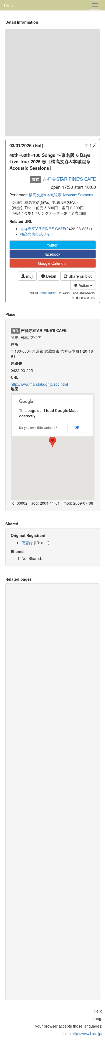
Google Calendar (52, 263)
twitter (52, 245)
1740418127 (47, 293)
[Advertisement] (52, 82)
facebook (52, 254)
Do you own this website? (38, 428)
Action (84, 285)
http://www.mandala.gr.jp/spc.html (39, 384)
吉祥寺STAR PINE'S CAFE (69, 179)
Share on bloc (80, 276)
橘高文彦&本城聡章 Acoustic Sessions (61, 194)
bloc (8, 5)
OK (76, 427)
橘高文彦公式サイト (37, 234)
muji (29, 276)
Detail (50, 276)
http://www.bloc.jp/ (87, 1033)
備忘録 (27, 542)
